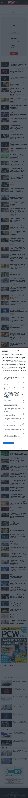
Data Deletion (6, 447)
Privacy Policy (22, 447)
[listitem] (14, 375)
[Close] (25, 350)
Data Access (14, 447)
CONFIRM (8, 443)
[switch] (23, 377)
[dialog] (14, 399)
